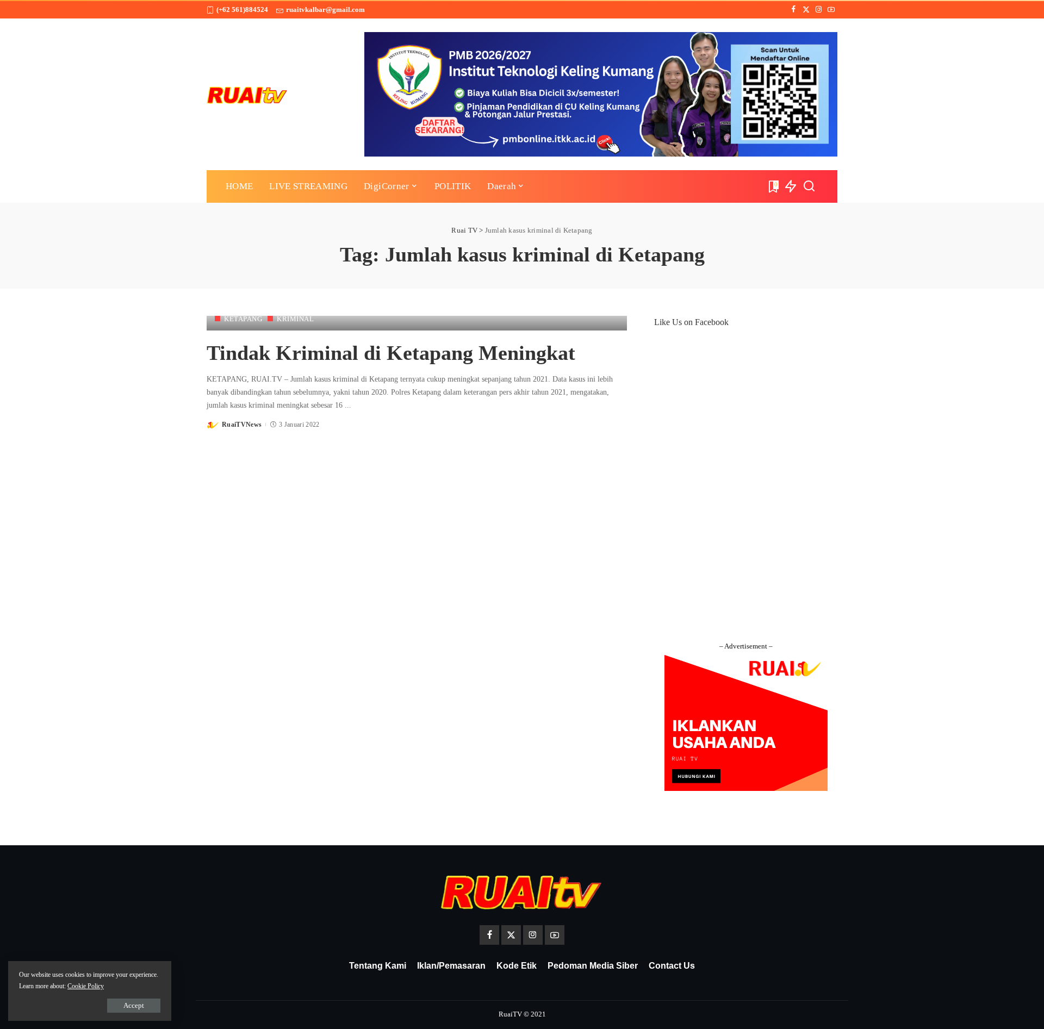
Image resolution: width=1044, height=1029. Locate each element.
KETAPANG (243, 318)
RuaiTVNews (242, 424)
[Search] (809, 186)
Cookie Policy (85, 986)
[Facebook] (793, 9)
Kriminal (295, 318)
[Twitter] (806, 9)
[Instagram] (818, 9)
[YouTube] (831, 9)
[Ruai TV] (247, 94)
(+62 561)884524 (242, 9)
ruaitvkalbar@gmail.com (325, 9)
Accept (133, 1005)
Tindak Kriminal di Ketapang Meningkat (391, 352)
